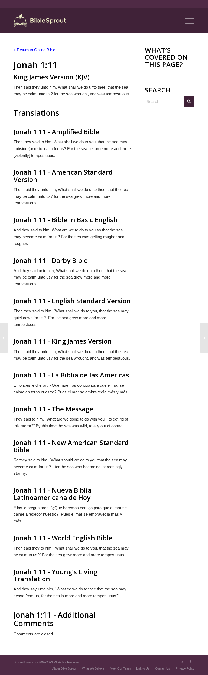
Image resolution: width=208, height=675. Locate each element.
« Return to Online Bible (34, 49)
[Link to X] (182, 662)
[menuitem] (187, 20)
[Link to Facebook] (190, 662)
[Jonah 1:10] (4, 338)
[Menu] (187, 20)
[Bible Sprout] (40, 20)
